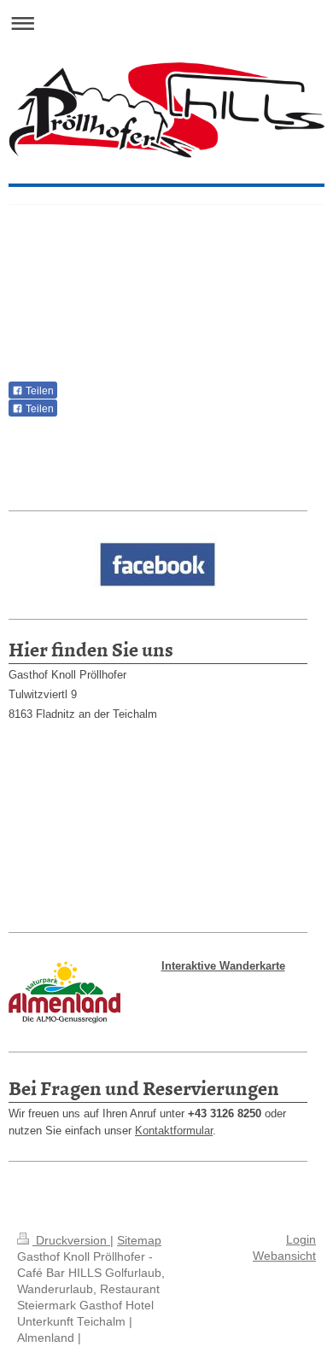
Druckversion (71, 1240)
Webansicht (284, 1256)
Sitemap (139, 1240)
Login (301, 1239)
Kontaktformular (174, 1131)
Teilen (38, 391)
